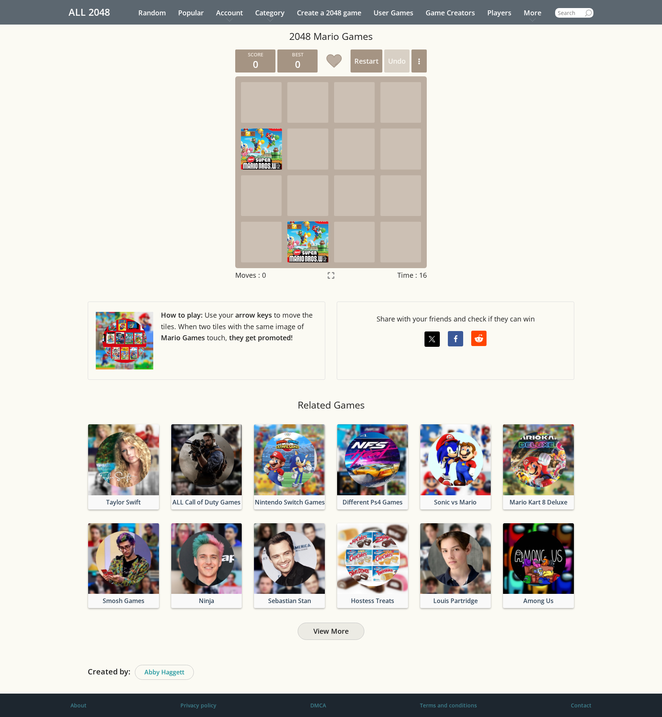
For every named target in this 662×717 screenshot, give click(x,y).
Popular (191, 12)
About (78, 705)
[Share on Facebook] (455, 338)
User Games (393, 12)
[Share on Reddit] (479, 338)
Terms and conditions (448, 705)
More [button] (532, 12)
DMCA (318, 705)
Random (152, 12)
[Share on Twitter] (432, 339)
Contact (581, 705)
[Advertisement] (156, 164)
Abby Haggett (164, 672)
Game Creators (450, 12)
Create (329, 12)
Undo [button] (397, 61)
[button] (419, 61)
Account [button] (229, 12)
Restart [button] (366, 61)
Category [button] (270, 12)
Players (499, 12)
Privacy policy (198, 705)
